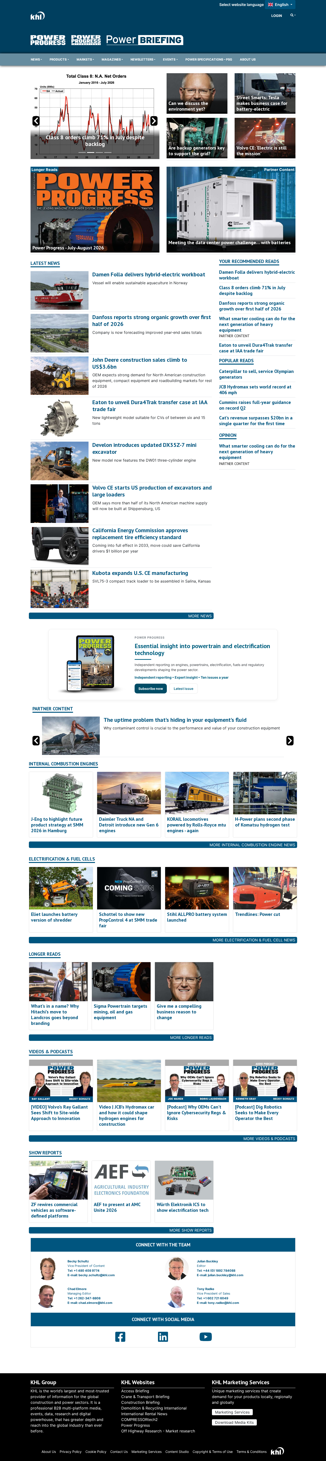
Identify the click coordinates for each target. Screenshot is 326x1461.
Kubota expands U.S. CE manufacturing (140, 573)
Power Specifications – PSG (208, 59)
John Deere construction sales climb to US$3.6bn (139, 363)
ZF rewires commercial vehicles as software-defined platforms (54, 1210)
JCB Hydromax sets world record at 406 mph (255, 390)
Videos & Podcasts (51, 1052)
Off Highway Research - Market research (158, 1431)
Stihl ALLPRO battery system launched (197, 917)
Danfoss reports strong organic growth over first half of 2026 (151, 320)
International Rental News (144, 1413)
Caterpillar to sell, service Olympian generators (256, 374)
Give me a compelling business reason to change (179, 1012)
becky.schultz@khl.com (97, 1275)
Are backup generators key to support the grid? (196, 150)
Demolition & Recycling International (154, 1408)
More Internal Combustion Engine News (252, 844)
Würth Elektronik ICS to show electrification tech (183, 1207)
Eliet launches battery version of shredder (54, 917)
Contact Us (119, 1452)
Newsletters (142, 59)
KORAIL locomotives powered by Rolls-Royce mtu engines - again (196, 825)
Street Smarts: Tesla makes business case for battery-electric (262, 103)
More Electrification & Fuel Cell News (254, 940)
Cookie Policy (95, 1452)
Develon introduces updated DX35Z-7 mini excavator (144, 448)
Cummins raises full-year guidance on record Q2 (255, 405)
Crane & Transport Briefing (145, 1396)
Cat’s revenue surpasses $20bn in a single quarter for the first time (256, 421)
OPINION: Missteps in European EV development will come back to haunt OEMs (95, 141)
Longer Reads (45, 954)
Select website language (241, 4)
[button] (154, 121)
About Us (248, 59)
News (35, 59)
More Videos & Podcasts (269, 1138)
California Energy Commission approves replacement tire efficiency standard (140, 534)
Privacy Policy (71, 1452)
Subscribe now (150, 689)
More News (200, 616)
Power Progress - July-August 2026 (68, 248)
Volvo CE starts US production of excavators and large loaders (152, 491)
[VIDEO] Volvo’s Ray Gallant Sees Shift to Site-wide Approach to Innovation (59, 1112)
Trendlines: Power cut (257, 914)
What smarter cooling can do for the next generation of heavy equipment (257, 324)
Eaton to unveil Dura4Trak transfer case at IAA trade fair (149, 405)
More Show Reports (190, 1230)
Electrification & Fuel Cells (62, 859)
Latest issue (183, 689)
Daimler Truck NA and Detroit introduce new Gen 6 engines (128, 825)
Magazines (111, 59)
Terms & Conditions (252, 1452)
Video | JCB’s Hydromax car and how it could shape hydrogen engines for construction (126, 1115)
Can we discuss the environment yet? (188, 106)
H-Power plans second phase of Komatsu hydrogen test (265, 822)
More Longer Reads (191, 1037)
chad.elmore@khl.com (95, 1303)
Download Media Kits (234, 1422)
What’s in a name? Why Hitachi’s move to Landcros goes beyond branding (55, 1014)
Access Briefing (135, 1391)
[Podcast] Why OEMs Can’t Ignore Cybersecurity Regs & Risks (196, 1112)
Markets (84, 59)
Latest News (45, 263)
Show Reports (45, 1153)
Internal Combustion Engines (63, 764)
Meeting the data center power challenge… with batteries (229, 242)
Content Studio (177, 1452)
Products (58, 59)
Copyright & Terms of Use (213, 1452)
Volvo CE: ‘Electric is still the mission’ (262, 150)
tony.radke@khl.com (223, 1303)
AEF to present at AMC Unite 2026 (117, 1207)
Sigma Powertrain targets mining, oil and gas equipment (120, 1012)
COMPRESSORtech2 (139, 1419)
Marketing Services (232, 1412)
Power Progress (135, 1425)
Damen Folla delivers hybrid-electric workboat (148, 274)
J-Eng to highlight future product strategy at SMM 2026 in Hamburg (57, 825)
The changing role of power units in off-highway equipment (176, 719)
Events (169, 59)
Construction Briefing (140, 1402)
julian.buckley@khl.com (225, 1275)
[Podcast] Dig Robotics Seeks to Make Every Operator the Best (258, 1112)
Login (276, 16)
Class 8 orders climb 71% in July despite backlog (252, 290)
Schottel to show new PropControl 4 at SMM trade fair (128, 920)
